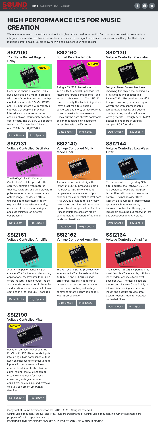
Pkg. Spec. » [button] (37, 135)
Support (45, 5)
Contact (65, 5)
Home (35, 5)
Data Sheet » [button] (16, 135)
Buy (56, 5)
